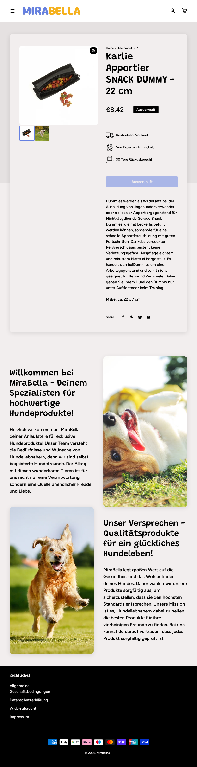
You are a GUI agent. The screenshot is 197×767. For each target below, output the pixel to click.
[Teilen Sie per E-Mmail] (148, 317)
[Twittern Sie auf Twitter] (140, 317)
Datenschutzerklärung (29, 700)
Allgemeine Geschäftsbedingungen (30, 688)
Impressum (19, 717)
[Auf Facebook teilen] (123, 317)
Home (110, 48)
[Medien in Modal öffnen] (93, 50)
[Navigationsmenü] (12, 11)
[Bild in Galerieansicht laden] (27, 133)
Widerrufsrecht (23, 708)
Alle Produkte (126, 48)
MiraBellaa (103, 752)
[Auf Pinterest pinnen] (132, 317)
